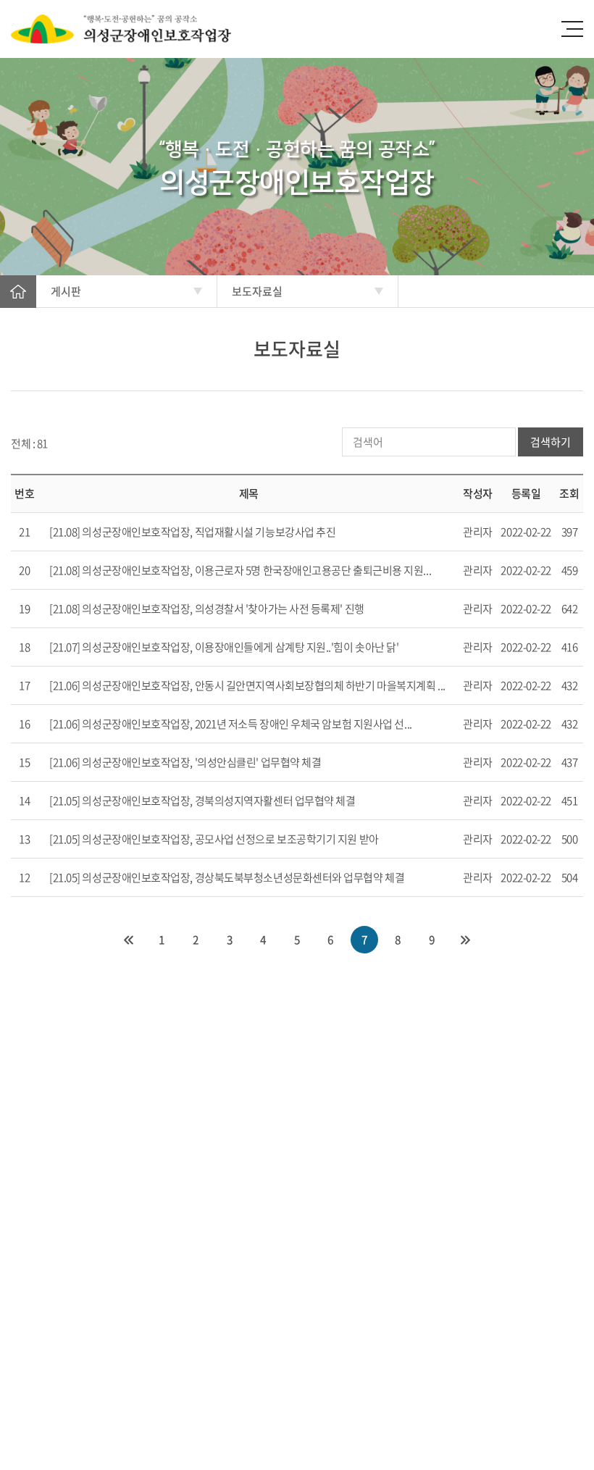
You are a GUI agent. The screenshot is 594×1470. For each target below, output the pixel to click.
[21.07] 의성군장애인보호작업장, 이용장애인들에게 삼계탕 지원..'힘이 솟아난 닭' (223, 647)
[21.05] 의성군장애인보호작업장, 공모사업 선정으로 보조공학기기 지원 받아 (214, 839)
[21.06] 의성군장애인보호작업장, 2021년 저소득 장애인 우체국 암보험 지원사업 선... (230, 724)
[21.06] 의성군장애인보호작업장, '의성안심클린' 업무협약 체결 (185, 762)
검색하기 (550, 442)
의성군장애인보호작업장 (137, 28)
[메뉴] (572, 29)
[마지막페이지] (466, 939)
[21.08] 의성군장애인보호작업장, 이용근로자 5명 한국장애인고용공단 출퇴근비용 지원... (240, 570)
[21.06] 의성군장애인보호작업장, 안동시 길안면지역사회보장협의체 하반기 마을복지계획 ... (247, 685)
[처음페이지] (128, 939)
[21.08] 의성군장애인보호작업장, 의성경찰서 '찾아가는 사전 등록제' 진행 (206, 609)
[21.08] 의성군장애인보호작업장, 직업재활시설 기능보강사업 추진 (192, 532)
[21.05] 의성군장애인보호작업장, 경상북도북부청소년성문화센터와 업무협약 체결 (226, 877)
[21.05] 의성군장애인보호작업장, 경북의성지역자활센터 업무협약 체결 (202, 801)
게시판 (66, 291)
